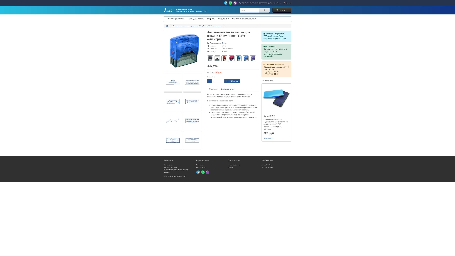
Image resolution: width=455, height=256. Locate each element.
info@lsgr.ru (269, 69)
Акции (231, 167)
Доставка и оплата (170, 167)
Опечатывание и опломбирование (244, 19)
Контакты (199, 165)
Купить (235, 81)
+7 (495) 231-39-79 (271, 72)
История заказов (267, 167)
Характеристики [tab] (227, 89)
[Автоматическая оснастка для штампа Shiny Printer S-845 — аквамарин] (184, 52)
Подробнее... (269, 138)
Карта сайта (200, 167)
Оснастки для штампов (176, 19)
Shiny (224, 43)
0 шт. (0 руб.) (282, 10)
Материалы (211, 19)
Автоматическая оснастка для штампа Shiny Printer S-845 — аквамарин (197, 26)
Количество (211, 77)
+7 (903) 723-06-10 (271, 74)
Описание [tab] (213, 89)
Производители (234, 165)
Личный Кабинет (267, 165)
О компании (168, 165)
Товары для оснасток (195, 19)
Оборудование (223, 19)
